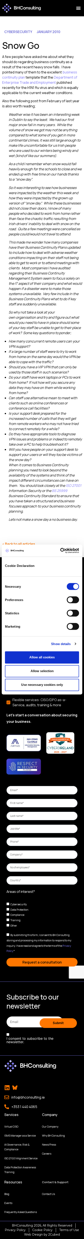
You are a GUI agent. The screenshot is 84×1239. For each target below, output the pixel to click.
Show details (61, 644)
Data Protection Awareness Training (20, 1170)
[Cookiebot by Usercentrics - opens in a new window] (60, 550)
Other (13, 925)
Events (8, 1203)
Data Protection (19, 910)
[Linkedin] (7, 1087)
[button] (78, 8)
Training (15, 920)
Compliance (17, 915)
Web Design (33, 1234)
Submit (58, 1023)
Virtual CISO (11, 1126)
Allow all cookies (42, 657)
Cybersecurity (18, 904)
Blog (6, 1194)
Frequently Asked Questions (20, 1212)
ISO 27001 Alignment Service (20, 1158)
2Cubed (54, 1234)
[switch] (73, 599)
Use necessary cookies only (42, 684)
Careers (46, 1153)
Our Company (50, 1126)
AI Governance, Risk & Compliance (17, 1147)
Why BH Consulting (53, 1135)
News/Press (49, 1144)
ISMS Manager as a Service (20, 1135)
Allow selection (42, 671)
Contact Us (48, 1194)
